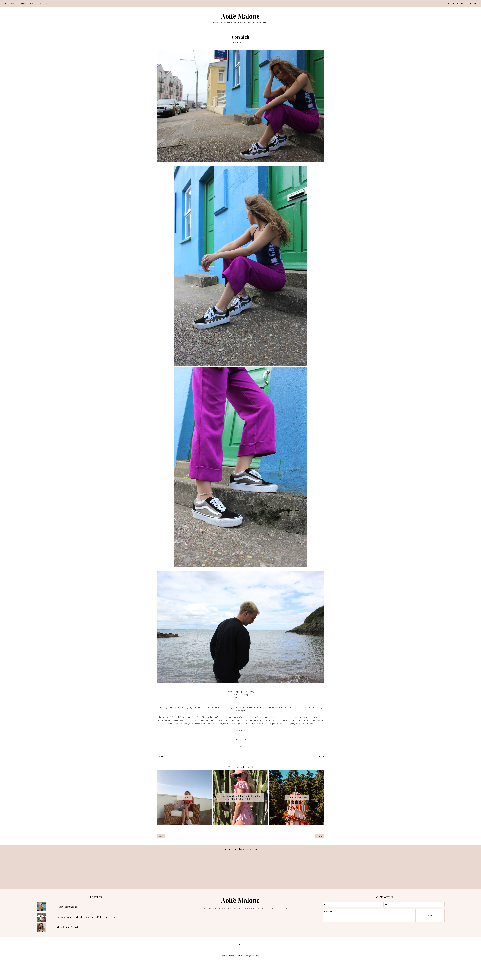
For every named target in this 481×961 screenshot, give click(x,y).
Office (243, 698)
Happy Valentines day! (67, 906)
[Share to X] (319, 757)
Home (5, 3)
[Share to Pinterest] (323, 757)
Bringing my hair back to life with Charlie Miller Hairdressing (86, 917)
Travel (23, 3)
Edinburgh (42, 3)
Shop (31, 3)
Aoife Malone (240, 16)
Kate (256, 955)
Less (161, 836)
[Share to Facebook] (315, 757)
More (319, 836)
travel (160, 757)
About (14, 3)
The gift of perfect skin (68, 927)
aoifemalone (251, 849)
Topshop (238, 691)
